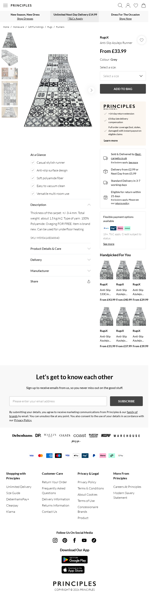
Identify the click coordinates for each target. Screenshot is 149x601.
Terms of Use (86, 501)
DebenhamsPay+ (17, 499)
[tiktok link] (94, 540)
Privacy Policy (87, 482)
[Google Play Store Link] (75, 559)
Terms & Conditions (91, 488)
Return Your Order (54, 482)
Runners (60, 26)
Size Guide (13, 493)
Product (83, 518)
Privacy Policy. (23, 420)
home (6, 26)
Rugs (49, 26)
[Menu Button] (5, 5)
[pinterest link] (64, 540)
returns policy (122, 203)
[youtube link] (84, 540)
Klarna (10, 512)
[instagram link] (55, 540)
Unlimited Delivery (18, 487)
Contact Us (49, 512)
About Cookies (87, 494)
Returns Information (55, 505)
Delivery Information (56, 499)
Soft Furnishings (35, 26)
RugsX (104, 37)
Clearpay (12, 505)
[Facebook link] (74, 540)
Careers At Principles (127, 487)
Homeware (18, 26)
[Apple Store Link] (75, 570)
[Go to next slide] (91, 90)
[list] (58, 90)
